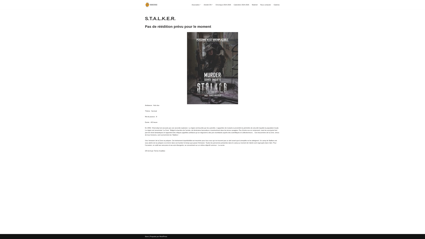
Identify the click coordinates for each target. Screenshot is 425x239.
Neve (147, 236)
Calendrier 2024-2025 (241, 5)
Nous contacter (265, 5)
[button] (200, 4)
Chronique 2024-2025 (223, 5)
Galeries (277, 5)
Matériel (255, 5)
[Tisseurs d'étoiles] (151, 4)
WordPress (163, 236)
